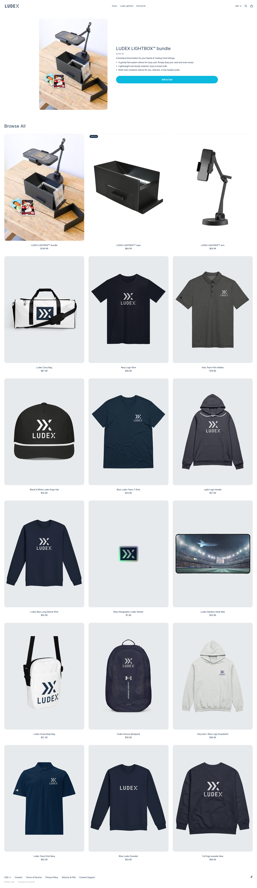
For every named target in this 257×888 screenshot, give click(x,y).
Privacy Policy (52, 877)
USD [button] (237, 6)
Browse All (141, 6)
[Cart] (251, 6)
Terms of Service (34, 877)
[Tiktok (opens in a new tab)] (252, 876)
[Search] (246, 6)
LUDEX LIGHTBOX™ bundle (143, 48)
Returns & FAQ (68, 877)
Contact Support (87, 877)
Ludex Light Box (126, 6)
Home (114, 6)
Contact (18, 877)
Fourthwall (31, 882)
